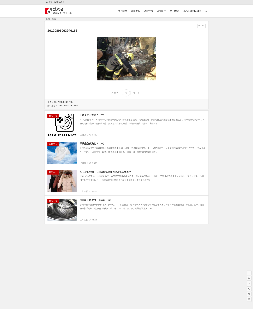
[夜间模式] (249, 288)
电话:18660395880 (192, 11)
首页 (48, 19)
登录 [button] (51, 2)
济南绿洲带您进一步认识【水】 (96, 200)
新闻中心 (135, 11)
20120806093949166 (68, 106)
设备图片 (161, 11)
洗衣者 (58, 9)
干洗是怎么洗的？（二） (92, 115)
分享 (138, 93)
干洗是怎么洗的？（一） (92, 143)
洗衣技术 (148, 11)
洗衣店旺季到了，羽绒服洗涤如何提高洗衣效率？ (105, 172)
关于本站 (174, 11)
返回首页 (122, 11)
